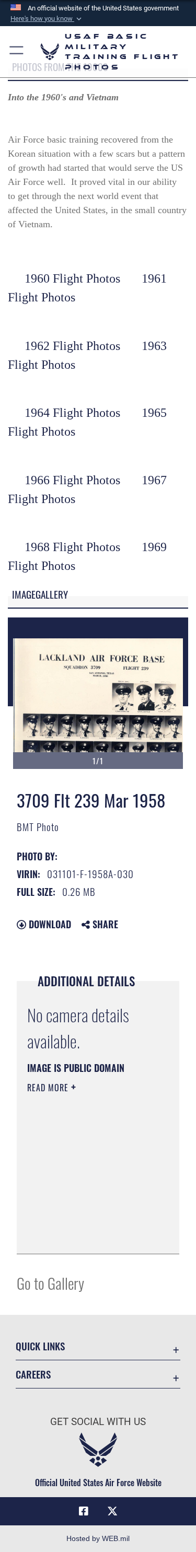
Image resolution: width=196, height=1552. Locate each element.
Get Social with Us (98, 1422)
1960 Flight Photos (72, 278)
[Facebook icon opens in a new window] (83, 1511)
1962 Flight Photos (72, 346)
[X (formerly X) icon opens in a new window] (112, 1511)
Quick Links (40, 1345)
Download (48, 924)
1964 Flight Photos (72, 412)
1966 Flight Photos (72, 480)
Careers (33, 1374)
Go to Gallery (50, 1282)
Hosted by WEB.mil (98, 1538)
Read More (49, 1087)
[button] (47, 19)
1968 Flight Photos (72, 547)
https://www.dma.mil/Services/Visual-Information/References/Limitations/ (90, 1234)
